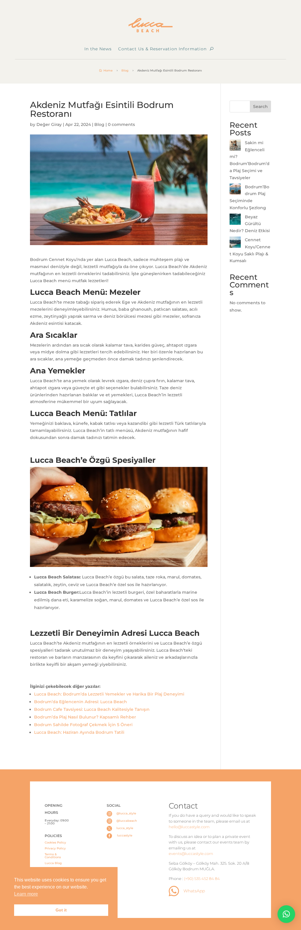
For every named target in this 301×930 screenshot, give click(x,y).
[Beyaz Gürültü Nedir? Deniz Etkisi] (235, 220)
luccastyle (124, 835)
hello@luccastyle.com (189, 826)
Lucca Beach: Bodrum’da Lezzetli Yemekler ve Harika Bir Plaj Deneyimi (109, 694)
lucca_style (124, 828)
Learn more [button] (26, 893)
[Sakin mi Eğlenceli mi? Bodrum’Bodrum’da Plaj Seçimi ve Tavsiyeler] (235, 146)
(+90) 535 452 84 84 (202, 878)
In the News (98, 49)
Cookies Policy (55, 842)
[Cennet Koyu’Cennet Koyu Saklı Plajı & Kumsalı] (235, 243)
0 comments (121, 124)
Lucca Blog (53, 863)
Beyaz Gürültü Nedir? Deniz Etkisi (250, 224)
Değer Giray (49, 124)
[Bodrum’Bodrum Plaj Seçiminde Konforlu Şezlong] (235, 190)
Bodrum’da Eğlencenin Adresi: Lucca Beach (80, 701)
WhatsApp (194, 891)
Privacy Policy (55, 848)
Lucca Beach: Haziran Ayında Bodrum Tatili (80, 732)
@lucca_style (126, 813)
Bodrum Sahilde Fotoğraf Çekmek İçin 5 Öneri (83, 724)
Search (260, 106)
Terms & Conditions (53, 855)
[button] (286, 914)
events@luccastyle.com (191, 853)
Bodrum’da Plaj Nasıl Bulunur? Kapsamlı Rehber (85, 717)
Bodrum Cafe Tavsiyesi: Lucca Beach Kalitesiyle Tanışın (92, 709)
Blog (99, 124)
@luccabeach (126, 821)
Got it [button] (61, 910)
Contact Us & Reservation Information (162, 49)
